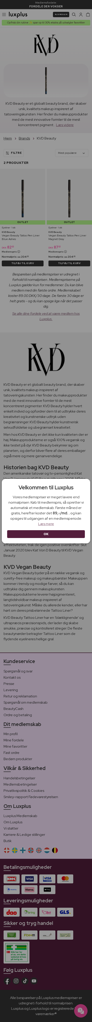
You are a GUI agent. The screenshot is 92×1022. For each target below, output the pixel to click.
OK (46, 534)
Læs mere (46, 523)
